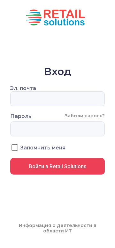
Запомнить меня (42, 148)
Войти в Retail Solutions (57, 166)
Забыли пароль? (85, 116)
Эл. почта (23, 88)
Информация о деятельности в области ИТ (57, 228)
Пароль (21, 116)
